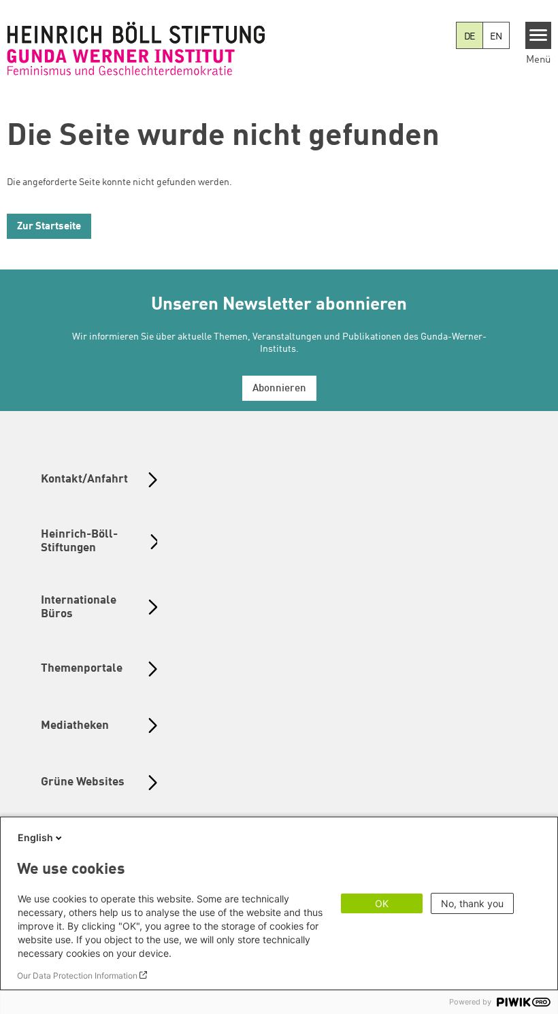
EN (496, 37)
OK (382, 903)
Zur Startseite (49, 227)
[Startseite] (136, 48)
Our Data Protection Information (77, 975)
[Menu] (538, 35)
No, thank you (472, 903)
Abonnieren (279, 389)
